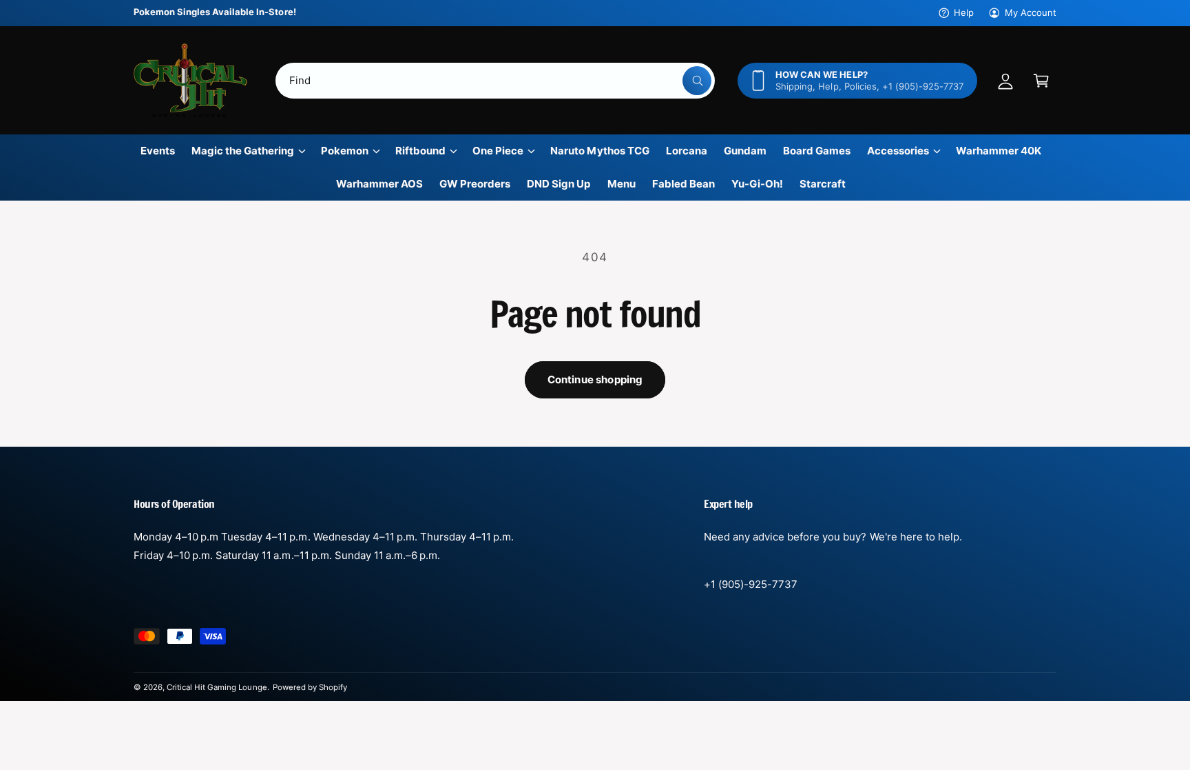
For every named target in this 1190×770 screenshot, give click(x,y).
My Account (1030, 12)
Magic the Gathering (242, 150)
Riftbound (420, 150)
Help (964, 12)
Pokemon (344, 150)
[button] (1041, 81)
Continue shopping (595, 379)
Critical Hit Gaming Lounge (217, 687)
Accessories (898, 150)
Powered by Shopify (310, 687)
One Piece (497, 150)
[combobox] (495, 81)
